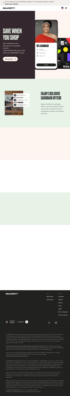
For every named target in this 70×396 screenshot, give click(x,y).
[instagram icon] (56, 322)
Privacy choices (62, 315)
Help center (50, 296)
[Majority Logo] (9, 8)
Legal (59, 309)
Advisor (60, 302)
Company (61, 296)
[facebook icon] (49, 322)
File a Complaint (63, 312)
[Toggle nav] (66, 8)
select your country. (11, 4)
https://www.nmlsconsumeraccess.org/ (17, 356)
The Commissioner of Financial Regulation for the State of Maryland (26, 346)
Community (50, 299)
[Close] (4, 2)
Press (60, 306)
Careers (60, 299)
